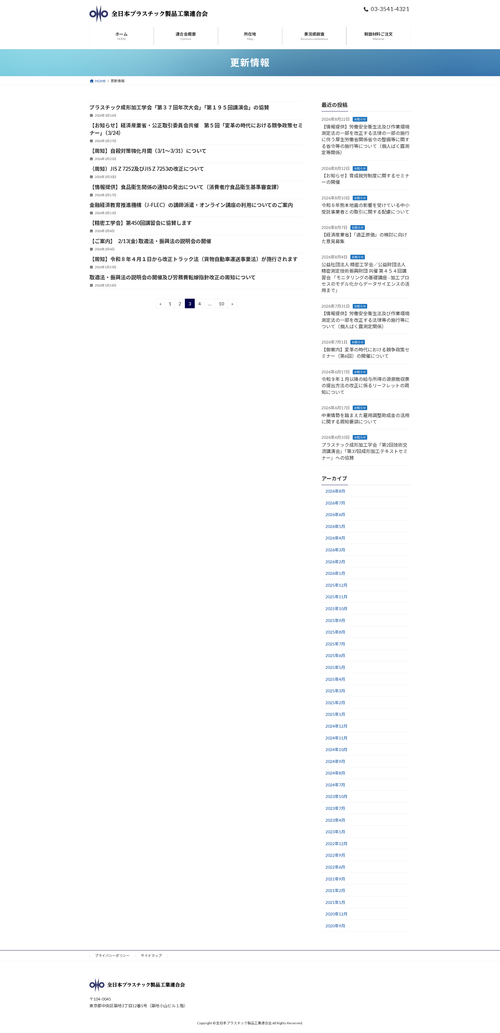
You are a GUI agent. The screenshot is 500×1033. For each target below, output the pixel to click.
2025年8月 (335, 632)
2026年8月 (335, 491)
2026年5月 (335, 526)
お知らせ (360, 119)
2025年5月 (335, 667)
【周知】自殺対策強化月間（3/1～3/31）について (148, 151)
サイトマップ (151, 955)
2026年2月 (335, 561)
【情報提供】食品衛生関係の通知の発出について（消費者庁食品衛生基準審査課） (185, 187)
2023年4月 (335, 820)
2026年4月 (335, 537)
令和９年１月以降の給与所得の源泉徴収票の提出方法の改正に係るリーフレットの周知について (365, 385)
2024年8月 (335, 772)
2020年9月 (335, 925)
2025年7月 (335, 643)
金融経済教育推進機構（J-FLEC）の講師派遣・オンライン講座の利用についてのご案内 (191, 205)
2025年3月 (335, 690)
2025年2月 (335, 702)
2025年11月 (337, 596)
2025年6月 (335, 655)
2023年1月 (335, 831)
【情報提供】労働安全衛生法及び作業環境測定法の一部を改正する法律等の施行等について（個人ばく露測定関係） (365, 320)
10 (221, 304)
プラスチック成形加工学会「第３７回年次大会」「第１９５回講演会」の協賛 (179, 107)
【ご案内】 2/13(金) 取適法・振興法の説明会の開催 (150, 241)
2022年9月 (335, 855)
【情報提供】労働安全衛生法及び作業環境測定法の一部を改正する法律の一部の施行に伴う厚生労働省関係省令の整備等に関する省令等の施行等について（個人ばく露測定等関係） (365, 139)
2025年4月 (335, 679)
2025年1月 (335, 714)
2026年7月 (335, 502)
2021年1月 (335, 902)
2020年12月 (337, 913)
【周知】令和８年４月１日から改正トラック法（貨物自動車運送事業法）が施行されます (193, 259)
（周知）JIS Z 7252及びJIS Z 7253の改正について (146, 169)
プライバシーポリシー (112, 955)
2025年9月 (335, 620)
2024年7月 (335, 784)
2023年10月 (337, 796)
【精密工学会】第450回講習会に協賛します (140, 223)
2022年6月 (335, 867)
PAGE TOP (483, 996)
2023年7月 (335, 808)
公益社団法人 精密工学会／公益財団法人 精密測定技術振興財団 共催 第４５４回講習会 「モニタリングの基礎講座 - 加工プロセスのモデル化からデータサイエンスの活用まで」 (365, 277)
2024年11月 (337, 737)
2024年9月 (335, 761)
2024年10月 (337, 749)
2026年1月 (335, 573)
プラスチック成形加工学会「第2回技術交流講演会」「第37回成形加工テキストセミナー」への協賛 (364, 451)
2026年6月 (335, 514)
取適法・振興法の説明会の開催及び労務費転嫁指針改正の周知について (172, 277)
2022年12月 (337, 843)
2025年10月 (337, 608)
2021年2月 (335, 890)
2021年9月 (335, 878)
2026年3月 (335, 549)
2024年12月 (337, 726)
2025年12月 (337, 585)
